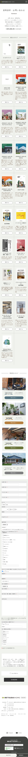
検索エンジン (5, 546)
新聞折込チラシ (6, 535)
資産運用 (4, 640)
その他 (4, 644)
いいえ (7, 571)
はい (4, 571)
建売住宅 (4, 634)
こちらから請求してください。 (19, 529)
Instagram (5, 548)
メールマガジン (6, 544)
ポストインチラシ (6, 537)
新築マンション (6, 631)
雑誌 (4, 559)
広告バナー (5, 557)
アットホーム (5, 555)
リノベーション (6, 637)
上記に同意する (14, 673)
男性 (4, 504)
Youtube (5, 550)
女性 (7, 504)
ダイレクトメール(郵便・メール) (9, 539)
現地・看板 (5, 561)
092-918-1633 (11, 710)
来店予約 (8, 755)
